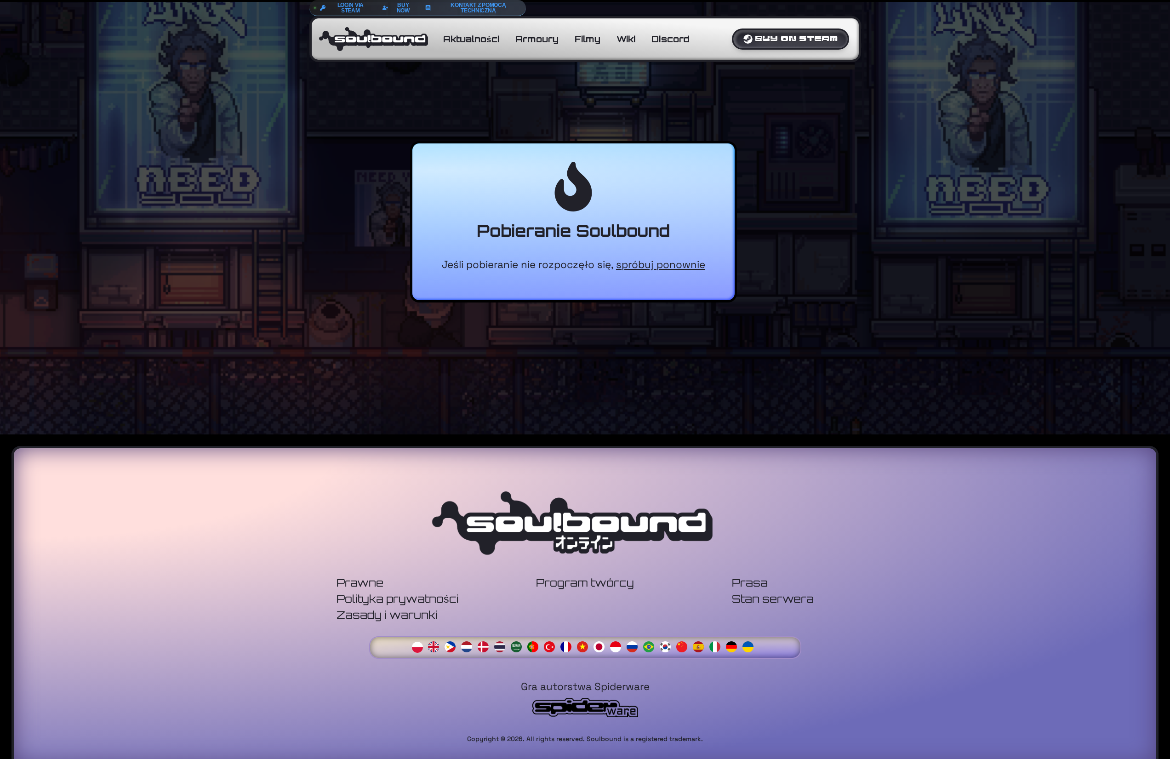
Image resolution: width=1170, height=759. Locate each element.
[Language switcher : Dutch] (469, 646)
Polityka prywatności (398, 598)
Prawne (360, 582)
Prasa (750, 582)
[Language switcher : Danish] (485, 646)
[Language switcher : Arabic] (518, 646)
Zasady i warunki (387, 615)
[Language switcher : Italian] (717, 646)
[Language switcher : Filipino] (452, 646)
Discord (670, 39)
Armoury (537, 39)
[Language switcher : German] (733, 646)
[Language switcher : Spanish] (700, 646)
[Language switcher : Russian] (634, 646)
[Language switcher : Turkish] (551, 646)
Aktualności (471, 39)
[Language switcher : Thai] (502, 646)
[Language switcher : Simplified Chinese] (684, 646)
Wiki (625, 39)
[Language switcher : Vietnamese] (584, 646)
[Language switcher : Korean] (667, 646)
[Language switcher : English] (436, 646)
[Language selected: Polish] (585, 646)
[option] (436, 647)
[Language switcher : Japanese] (601, 646)
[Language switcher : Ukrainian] (750, 646)
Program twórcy (585, 582)
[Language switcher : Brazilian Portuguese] (651, 646)
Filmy (587, 39)
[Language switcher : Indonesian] (618, 646)
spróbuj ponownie (660, 264)
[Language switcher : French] (568, 646)
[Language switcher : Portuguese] (535, 646)
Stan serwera (773, 598)
